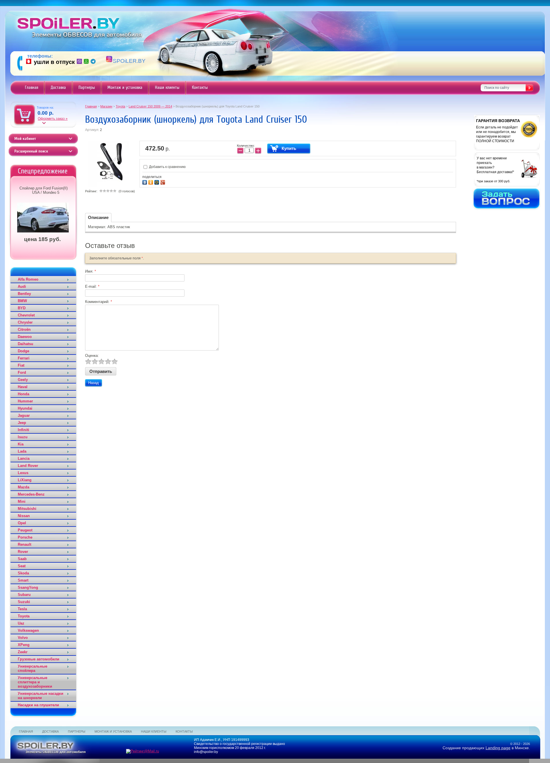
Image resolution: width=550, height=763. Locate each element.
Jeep (22, 422)
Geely (23, 379)
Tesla (22, 609)
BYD (21, 308)
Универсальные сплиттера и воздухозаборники (35, 682)
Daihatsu (25, 344)
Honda (23, 394)
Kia (20, 444)
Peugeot (25, 530)
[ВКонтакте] (145, 182)
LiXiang (25, 480)
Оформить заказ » (53, 119)
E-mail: (92, 286)
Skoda (23, 573)
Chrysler (25, 322)
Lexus (23, 473)
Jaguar (24, 415)
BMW (22, 301)
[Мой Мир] (157, 182)
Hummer (25, 401)
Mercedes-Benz (31, 494)
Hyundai (25, 408)
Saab (22, 559)
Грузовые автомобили (38, 659)
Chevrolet (26, 315)
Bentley (24, 293)
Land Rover (28, 465)
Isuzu (23, 437)
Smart (23, 580)
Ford (22, 372)
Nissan (24, 516)
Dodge (23, 351)
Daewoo (25, 336)
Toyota (24, 616)
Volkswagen (28, 630)
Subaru (24, 594)
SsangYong (28, 587)
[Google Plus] (163, 182)
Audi (22, 286)
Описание (98, 217)
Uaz (21, 623)
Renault (24, 544)
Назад (93, 383)
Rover (23, 551)
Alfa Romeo (28, 279)
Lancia (24, 458)
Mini (21, 501)
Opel (22, 523)
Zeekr (23, 652)
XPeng (24, 645)
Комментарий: (98, 302)
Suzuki (24, 602)
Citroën (24, 329)
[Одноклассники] (151, 182)
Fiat (21, 365)
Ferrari (24, 358)
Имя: (90, 271)
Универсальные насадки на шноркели (40, 695)
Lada (22, 451)
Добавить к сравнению (167, 167)
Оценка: (92, 355)
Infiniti (23, 430)
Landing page (498, 748)
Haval (23, 387)
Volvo (23, 637)
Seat (21, 566)
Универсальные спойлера (32, 668)
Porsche (25, 537)
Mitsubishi (27, 508)
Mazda (23, 487)
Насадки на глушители (38, 705)
